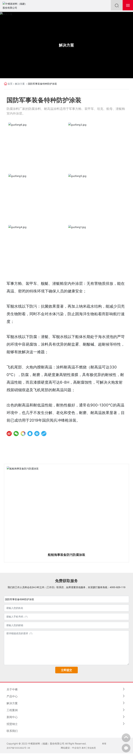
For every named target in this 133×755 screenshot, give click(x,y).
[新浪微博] (9, 433)
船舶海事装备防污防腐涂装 (66, 555)
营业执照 (91, 748)
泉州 (84, 748)
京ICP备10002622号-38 (18, 748)
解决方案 (66, 45)
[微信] (16, 433)
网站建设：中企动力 (71, 747)
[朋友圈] (23, 433)
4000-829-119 (117, 587)
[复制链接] (43, 433)
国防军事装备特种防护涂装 (19, 599)
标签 (104, 743)
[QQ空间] (36, 433)
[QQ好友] (30, 433)
